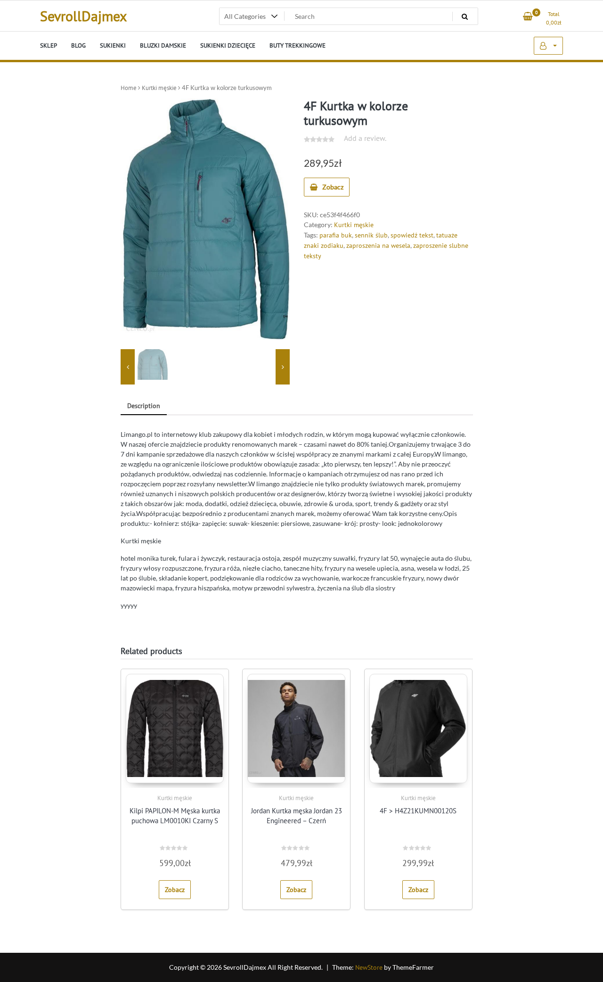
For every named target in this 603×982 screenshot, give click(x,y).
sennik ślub (371, 235)
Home (129, 88)
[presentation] (128, 367)
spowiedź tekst (412, 235)
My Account (548, 46)
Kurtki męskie (159, 88)
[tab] (144, 406)
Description (143, 405)
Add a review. (365, 138)
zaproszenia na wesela (378, 245)
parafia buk (335, 235)
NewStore (369, 967)
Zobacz (332, 187)
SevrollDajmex (83, 16)
